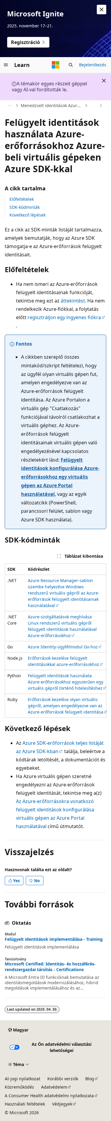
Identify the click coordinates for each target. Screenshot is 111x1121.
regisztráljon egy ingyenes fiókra (64, 317)
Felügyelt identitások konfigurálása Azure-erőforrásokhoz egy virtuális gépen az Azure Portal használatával (60, 477)
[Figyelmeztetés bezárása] (101, 9)
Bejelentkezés (92, 65)
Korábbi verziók (62, 1078)
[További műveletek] (101, 105)
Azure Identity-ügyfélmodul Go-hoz (63, 647)
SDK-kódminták (24, 207)
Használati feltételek (25, 1104)
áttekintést (73, 300)
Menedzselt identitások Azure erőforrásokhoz (52, 105)
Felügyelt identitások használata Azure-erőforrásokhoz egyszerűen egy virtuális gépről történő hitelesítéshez (65, 682)
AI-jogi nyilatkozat (22, 1078)
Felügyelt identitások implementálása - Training (54, 939)
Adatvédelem (54, 1087)
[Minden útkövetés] (10, 105)
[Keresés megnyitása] (71, 64)
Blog (89, 1078)
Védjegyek (62, 1104)
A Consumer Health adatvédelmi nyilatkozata (49, 1095)
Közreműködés (19, 1087)
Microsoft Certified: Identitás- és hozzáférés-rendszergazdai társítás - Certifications (50, 966)
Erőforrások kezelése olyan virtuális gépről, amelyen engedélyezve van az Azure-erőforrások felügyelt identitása (65, 706)
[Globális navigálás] (6, 64)
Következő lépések (27, 215)
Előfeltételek (21, 199)
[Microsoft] (55, 65)
